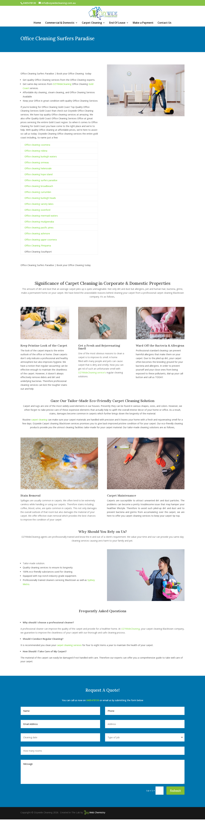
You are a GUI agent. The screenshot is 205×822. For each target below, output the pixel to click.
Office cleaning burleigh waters (41, 156)
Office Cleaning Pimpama (38, 245)
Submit (175, 791)
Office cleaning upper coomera (41, 239)
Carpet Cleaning (92, 23)
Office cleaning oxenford (37, 209)
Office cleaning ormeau (37, 162)
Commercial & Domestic (59, 23)
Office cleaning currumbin (38, 192)
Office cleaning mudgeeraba (39, 221)
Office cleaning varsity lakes (39, 203)
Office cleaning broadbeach (39, 186)
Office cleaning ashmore (37, 233)
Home (37, 23)
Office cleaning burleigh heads (40, 197)
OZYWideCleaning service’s (92, 372)
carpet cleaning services (69, 645)
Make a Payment (143, 23)
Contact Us (164, 23)
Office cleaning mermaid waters (41, 215)
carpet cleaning (39, 419)
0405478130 (93, 700)
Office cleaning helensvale (38, 168)
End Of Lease (117, 23)
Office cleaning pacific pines (39, 227)
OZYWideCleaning (62, 84)
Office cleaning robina (36, 150)
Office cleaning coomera (37, 144)
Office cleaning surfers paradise (41, 180)
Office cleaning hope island (39, 174)
